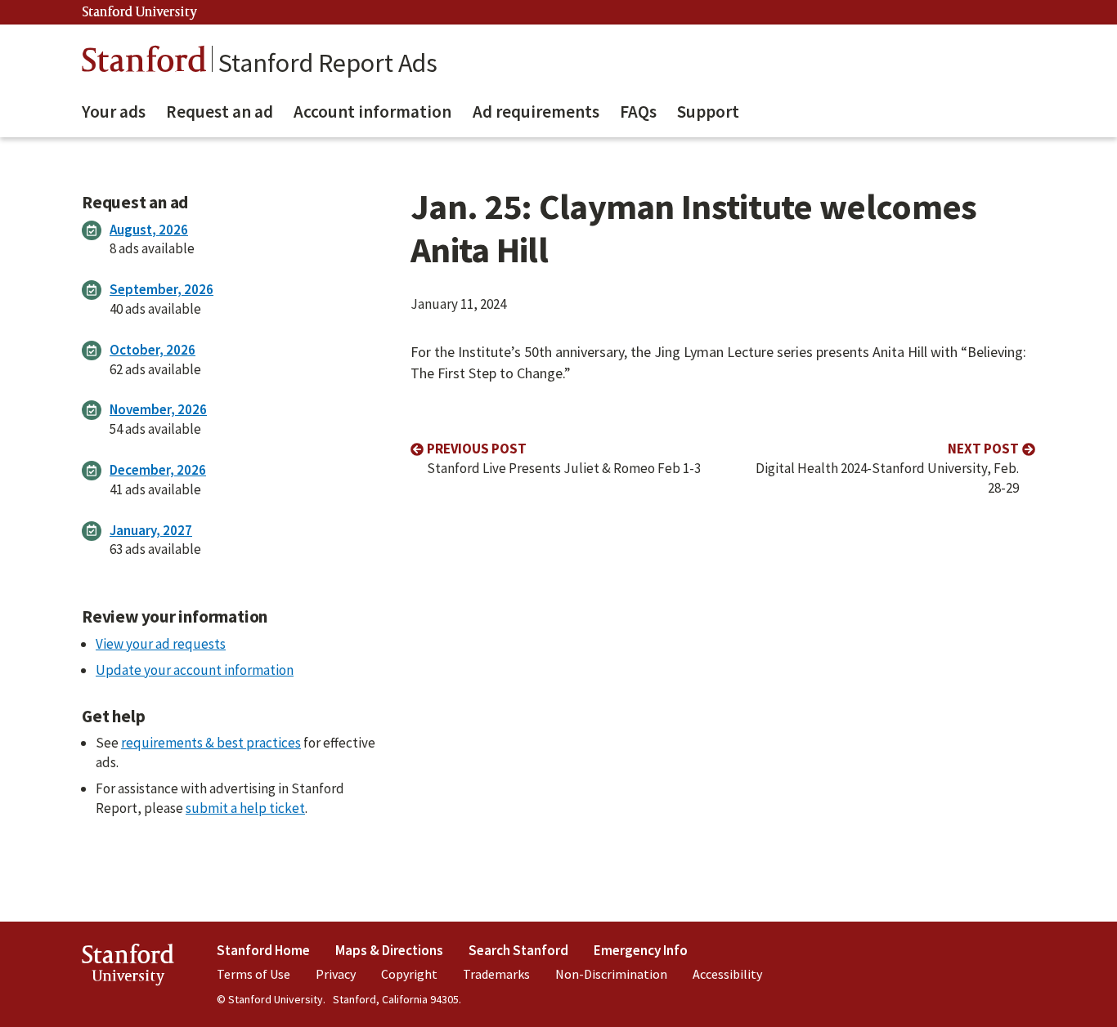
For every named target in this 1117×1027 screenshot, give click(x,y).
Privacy (336, 974)
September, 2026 (161, 289)
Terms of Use (253, 974)
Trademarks (496, 974)
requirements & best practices (211, 743)
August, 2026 (149, 230)
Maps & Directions (389, 950)
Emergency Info (641, 950)
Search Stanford (518, 950)
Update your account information (195, 670)
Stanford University (140, 13)
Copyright (409, 974)
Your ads (114, 111)
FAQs (638, 111)
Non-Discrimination (611, 974)
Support (708, 111)
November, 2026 (158, 409)
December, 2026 (158, 470)
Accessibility (727, 974)
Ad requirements (536, 111)
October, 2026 (152, 350)
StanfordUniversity (128, 968)
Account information (372, 111)
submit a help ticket (245, 808)
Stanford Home (263, 950)
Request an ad (219, 111)
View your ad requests (161, 644)
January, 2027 (151, 530)
